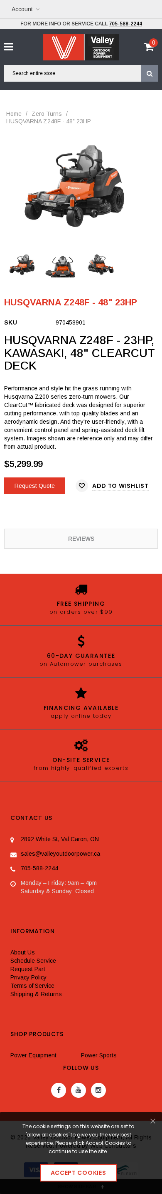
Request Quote (35, 485)
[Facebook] (58, 1090)
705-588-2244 (125, 24)
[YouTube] (78, 1090)
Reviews (81, 538)
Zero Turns (47, 113)
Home (14, 113)
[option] (81, 185)
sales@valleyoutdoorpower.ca (60, 853)
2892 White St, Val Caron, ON (60, 839)
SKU (10, 322)
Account (22, 9)
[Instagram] (98, 1090)
